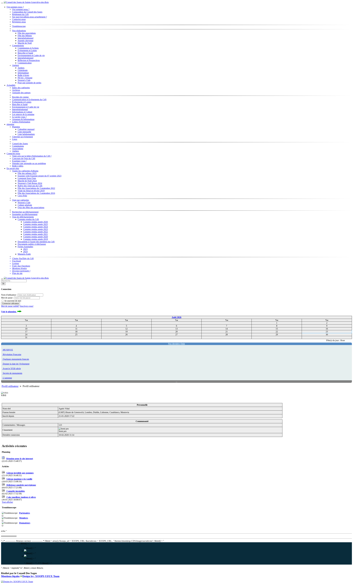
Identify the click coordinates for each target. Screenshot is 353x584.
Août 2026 (176, 317)
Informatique (23, 73)
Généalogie (23, 70)
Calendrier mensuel (26, 129)
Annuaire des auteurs (21, 92)
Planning (16, 127)
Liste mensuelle (24, 132)
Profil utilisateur (10, 386)
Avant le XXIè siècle (12, 368)
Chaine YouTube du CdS (23, 258)
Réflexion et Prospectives (29, 60)
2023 (25, 249)
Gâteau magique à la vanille (19, 479)
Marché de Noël (25, 43)
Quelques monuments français (16, 359)
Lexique (15, 263)
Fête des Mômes (25, 35)
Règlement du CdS (20, 14)
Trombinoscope (19, 26)
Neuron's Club (24, 80)
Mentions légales (19, 268)
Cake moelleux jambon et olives (21, 497)
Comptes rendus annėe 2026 (35, 222)
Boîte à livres (23, 75)
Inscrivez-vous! (26, 306)
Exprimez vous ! (19, 161)
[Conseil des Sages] (39, 576)
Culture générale (25, 205)
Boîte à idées (17, 166)
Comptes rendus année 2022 (35, 232)
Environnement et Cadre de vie (31, 55)
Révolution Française (12, 354)
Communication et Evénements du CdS (29, 99)
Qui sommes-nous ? (20, 9)
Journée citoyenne (25, 40)
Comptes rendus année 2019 (35, 239)
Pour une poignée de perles (29, 83)
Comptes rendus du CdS (28, 219)
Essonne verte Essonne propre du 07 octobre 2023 (39, 176)
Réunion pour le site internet (19, 458)
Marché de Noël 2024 (27, 181)
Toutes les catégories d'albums (25, 171)
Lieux (14, 139)
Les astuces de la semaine (23, 114)
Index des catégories (21, 87)
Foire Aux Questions (21, 266)
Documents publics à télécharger (32, 244)
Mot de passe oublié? (10, 306)
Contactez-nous (19, 19)
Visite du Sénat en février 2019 (31, 191)
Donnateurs (24, 523)
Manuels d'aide (24, 254)
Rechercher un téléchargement (25, 212)
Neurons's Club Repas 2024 (30, 183)
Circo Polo (22, 195)
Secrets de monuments (12, 373)
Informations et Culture (22, 112)
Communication (25, 63)
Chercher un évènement (22, 137)
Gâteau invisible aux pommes (20, 473)
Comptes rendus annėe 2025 (35, 224)
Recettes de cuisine (20, 97)
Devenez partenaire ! (21, 271)
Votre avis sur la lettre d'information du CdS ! (31, 156)
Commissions (18, 45)
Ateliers (15, 65)
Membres (23, 518)
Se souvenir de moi (12, 301)
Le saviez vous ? (19, 117)
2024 (25, 251)
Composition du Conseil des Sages (27, 12)
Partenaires (24, 513)
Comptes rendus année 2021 (35, 234)
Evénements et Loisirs (27, 50)
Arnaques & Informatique (23, 119)
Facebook (16, 261)
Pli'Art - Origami (25, 78)
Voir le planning (9, 311)
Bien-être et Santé (25, 53)
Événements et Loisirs (21, 102)
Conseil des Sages (20, 143)
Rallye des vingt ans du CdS (30, 186)
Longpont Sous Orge (27, 178)
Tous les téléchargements (23, 217)
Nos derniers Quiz (176, 344)
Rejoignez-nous (19, 22)
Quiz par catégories (20, 200)
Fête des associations (27, 33)
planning (10, 124)
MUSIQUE (8, 350)
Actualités (11, 85)
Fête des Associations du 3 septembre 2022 (36, 188)
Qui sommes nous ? (15, 7)
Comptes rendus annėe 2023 (35, 229)
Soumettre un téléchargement (24, 214)
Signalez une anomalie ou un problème (29, 163)
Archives (16, 90)
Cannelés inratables (15, 491)
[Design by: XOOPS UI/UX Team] (17, 581)
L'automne (7, 378)
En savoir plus (13, 168)
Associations (17, 148)
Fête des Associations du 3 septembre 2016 (36, 193)
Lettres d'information (21, 122)
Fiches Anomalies (25, 246)
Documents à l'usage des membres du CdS (36, 241)
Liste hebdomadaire (26, 134)
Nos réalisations (19, 30)
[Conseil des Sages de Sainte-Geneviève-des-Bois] (26, 2)
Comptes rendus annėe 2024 (35, 227)
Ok (3, 284)
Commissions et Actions (28, 48)
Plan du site (17, 273)
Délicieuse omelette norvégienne (21, 485)
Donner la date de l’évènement (16, 364)
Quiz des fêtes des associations (31, 207)
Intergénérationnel (25, 38)
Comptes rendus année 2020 (35, 237)
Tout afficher (7, 502)
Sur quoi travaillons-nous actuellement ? (29, 17)
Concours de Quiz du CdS (23, 158)
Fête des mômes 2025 (27, 173)
